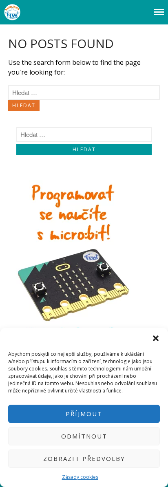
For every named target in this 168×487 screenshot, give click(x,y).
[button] (156, 338)
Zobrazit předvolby (84, 458)
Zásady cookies (80, 477)
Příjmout (84, 414)
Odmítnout (84, 436)
